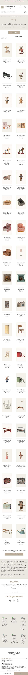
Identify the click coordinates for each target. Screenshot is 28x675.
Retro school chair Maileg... (21, 340)
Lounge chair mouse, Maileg (21, 238)
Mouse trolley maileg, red (21, 416)
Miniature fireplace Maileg (7, 289)
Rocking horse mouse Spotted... (7, 162)
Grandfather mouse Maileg (21, 188)
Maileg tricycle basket (7, 416)
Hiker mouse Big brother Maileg (21, 516)
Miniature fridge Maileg (7, 340)
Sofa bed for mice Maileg (7, 263)
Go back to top (14, 554)
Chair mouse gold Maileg (7, 365)
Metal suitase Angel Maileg (7, 516)
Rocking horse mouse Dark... (21, 161)
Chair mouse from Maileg (21, 213)
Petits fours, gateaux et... (7, 136)
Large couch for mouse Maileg (7, 213)
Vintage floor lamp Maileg (21, 263)
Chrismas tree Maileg (21, 86)
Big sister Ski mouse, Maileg (21, 61)
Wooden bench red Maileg (7, 441)
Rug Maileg (7, 314)
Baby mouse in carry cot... (7, 188)
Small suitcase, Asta (21, 491)
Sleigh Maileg (7, 85)
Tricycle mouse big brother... (7, 390)
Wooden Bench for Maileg (21, 441)
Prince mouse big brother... (7, 111)
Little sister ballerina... (7, 61)
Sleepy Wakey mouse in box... (21, 136)
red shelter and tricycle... (21, 365)
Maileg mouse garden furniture (7, 542)
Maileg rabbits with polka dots (21, 466)
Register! (15, 592)
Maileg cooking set (21, 315)
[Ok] (25, 12)
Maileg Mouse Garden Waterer (21, 541)
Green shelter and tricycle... (21, 390)
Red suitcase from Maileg (7, 491)
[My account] (20, 7)
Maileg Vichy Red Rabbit (7, 466)
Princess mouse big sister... (21, 111)
